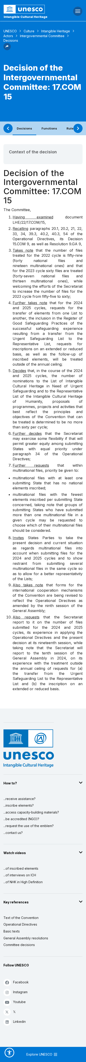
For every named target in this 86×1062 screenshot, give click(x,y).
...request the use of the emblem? (28, 826)
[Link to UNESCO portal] (29, 9)
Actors (8, 36)
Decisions (24, 128)
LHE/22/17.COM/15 (29, 222)
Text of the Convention (21, 918)
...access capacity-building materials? (31, 812)
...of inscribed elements (20, 868)
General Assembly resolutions (25, 938)
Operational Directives (20, 924)
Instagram (20, 992)
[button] (7, 49)
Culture (29, 31)
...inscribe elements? (18, 805)
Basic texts (11, 931)
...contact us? (13, 833)
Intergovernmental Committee (42, 36)
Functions (49, 128)
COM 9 (23, 244)
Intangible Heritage (55, 31)
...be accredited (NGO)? (21, 819)
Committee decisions (19, 945)
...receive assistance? (19, 799)
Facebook (21, 982)
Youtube (19, 1002)
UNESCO (10, 31)
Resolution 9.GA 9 (65, 244)
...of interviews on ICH (19, 875)
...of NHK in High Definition (23, 882)
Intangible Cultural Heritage (25, 17)
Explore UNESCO (39, 1054)
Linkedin (19, 1021)
